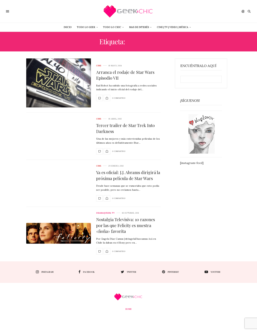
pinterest (173, 271)
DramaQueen (103, 213)
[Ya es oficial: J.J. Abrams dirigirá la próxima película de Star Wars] (99, 198)
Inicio (68, 27)
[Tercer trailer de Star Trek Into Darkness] (99, 151)
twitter (131, 271)
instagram (47, 271)
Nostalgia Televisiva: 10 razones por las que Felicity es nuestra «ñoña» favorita (125, 225)
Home (128, 309)
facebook (89, 271)
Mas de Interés (139, 27)
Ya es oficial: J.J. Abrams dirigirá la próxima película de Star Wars (128, 175)
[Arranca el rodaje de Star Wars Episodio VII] (58, 82)
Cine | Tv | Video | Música (172, 27)
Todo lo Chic (112, 27)
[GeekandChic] (128, 11)
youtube (215, 271)
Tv (113, 213)
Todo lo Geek (86, 27)
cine (98, 66)
